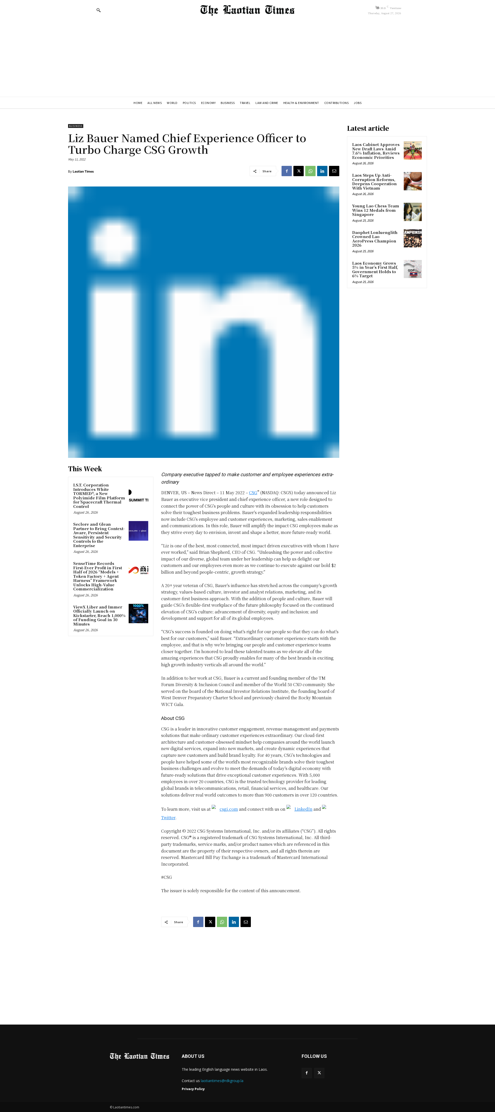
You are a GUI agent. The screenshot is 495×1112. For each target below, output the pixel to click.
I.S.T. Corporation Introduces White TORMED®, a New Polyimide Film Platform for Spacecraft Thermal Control (99, 495)
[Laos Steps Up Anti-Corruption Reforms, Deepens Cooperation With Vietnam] (413, 181)
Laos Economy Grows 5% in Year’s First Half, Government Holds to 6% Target (375, 269)
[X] (298, 171)
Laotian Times (83, 171)
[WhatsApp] (310, 171)
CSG (253, 493)
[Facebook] (287, 171)
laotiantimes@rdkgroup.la (222, 1080)
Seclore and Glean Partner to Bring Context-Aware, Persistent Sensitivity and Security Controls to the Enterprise (99, 534)
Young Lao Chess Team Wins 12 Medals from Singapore (375, 210)
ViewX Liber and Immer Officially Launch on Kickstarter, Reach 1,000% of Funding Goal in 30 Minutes (99, 615)
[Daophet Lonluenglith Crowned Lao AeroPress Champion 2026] (413, 238)
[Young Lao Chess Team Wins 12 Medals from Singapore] (413, 212)
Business (75, 126)
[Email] (334, 171)
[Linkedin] (322, 171)
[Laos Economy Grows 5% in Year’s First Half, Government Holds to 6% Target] (413, 269)
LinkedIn (303, 809)
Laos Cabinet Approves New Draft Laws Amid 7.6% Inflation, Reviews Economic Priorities (376, 151)
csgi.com (229, 809)
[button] (98, 10)
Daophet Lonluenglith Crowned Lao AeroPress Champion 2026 (375, 239)
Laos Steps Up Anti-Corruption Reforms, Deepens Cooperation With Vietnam (374, 181)
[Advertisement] (247, 58)
